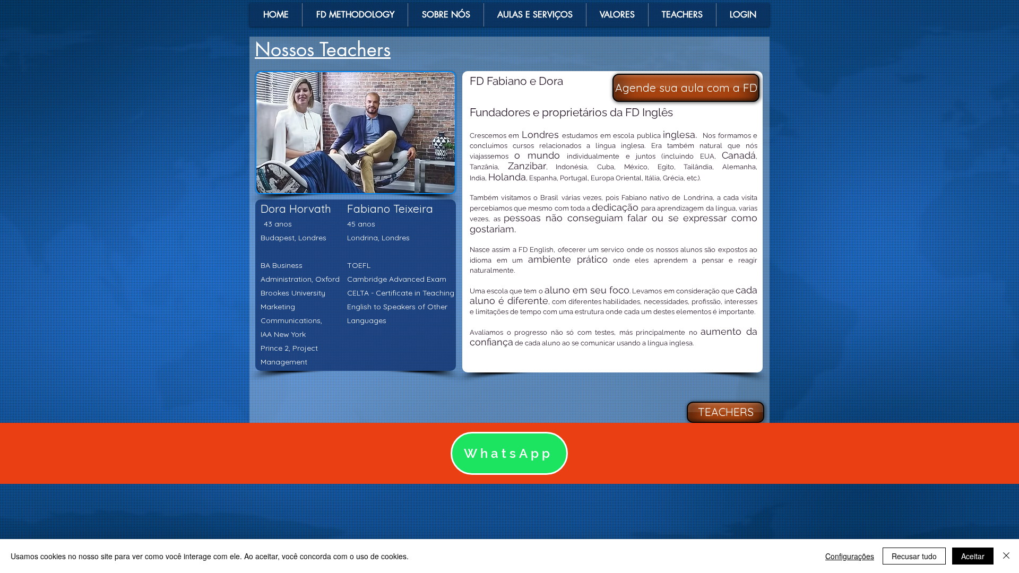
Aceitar (973, 556)
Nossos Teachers (323, 49)
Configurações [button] (849, 556)
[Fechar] (1006, 556)
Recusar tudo (914, 556)
